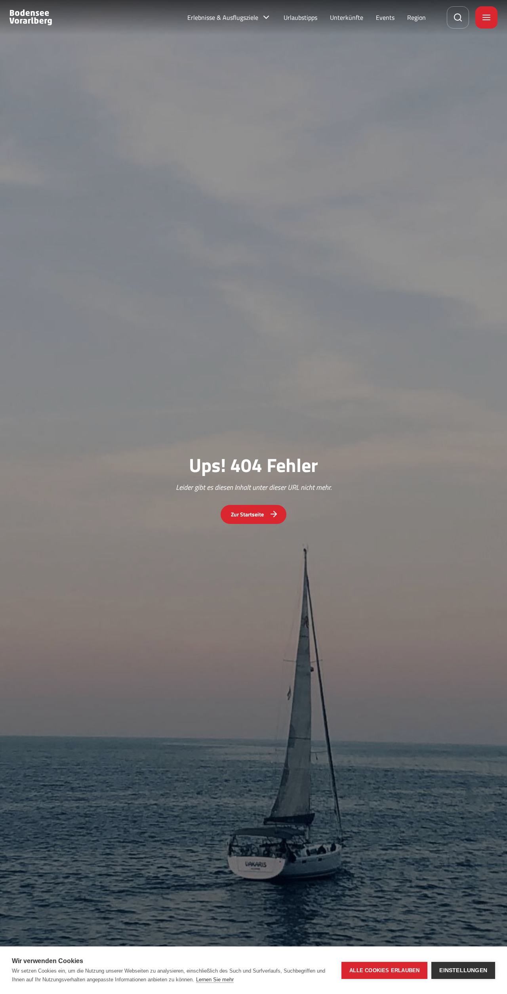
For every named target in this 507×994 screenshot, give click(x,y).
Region (416, 17)
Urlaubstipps (300, 17)
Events (385, 17)
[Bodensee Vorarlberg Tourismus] (31, 17)
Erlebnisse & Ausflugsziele (222, 17)
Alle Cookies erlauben (384, 970)
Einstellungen (463, 970)
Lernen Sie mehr (215, 980)
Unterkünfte (346, 17)
